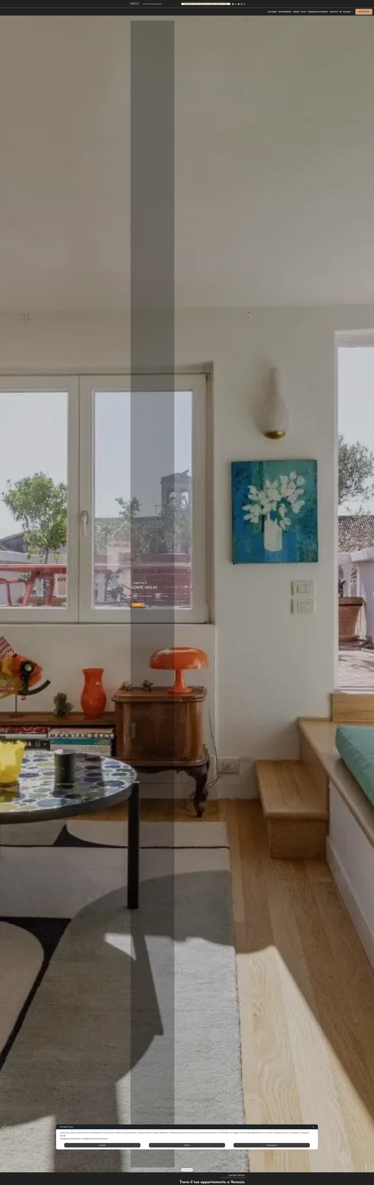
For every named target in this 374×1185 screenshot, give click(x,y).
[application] (352, 12)
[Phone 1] (244, 4)
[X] (236, 4)
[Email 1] (242, 4)
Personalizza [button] (271, 1145)
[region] (187, 594)
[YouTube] (239, 4)
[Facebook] (233, 4)
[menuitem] (346, 12)
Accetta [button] (102, 1145)
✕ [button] (313, 1127)
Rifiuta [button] (187, 1145)
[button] (364, 11)
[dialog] (187, 1136)
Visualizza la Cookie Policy (71, 1139)
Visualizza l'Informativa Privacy (95, 1139)
